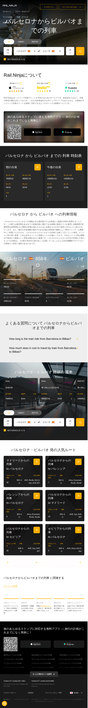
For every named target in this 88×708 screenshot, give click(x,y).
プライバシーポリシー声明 (53, 692)
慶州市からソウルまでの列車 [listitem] (13, 654)
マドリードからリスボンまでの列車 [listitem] (42, 667)
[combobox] (29, 51)
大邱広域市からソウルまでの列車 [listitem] (69, 654)
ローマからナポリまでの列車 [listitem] (13, 663)
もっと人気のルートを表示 (41, 674)
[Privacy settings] (4, 703)
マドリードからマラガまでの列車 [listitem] (14, 667)
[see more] (37, 167)
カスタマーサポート (10, 692)
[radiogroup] (23, 41)
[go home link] (10, 5)
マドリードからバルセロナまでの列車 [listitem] (70, 667)
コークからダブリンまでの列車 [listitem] (13, 659)
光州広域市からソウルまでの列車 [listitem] (41, 654)
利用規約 (30, 692)
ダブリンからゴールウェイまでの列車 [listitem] (43, 659)
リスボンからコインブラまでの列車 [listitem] (70, 663)
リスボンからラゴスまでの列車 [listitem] (41, 663)
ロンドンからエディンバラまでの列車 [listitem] (70, 659)
